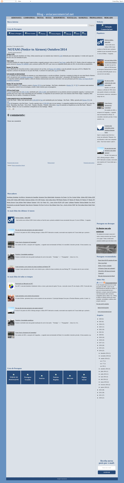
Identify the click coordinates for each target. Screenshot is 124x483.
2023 (100, 327)
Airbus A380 (17, 199)
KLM (59, 202)
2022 (100, 329)
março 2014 (104, 382)
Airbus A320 (84, 197)
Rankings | (83, 18)
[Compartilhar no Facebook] (13, 109)
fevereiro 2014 (105, 384)
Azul (9, 92)
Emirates (34, 202)
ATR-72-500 (25, 92)
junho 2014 (104, 374)
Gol (9, 75)
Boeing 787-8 (37, 85)
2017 (100, 342)
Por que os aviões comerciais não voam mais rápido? (110, 83)
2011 (100, 395)
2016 (100, 345)
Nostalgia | (72, 18)
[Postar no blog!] (9, 109)
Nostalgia (76, 202)
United (90, 205)
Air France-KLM (87, 79)
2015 (100, 348)
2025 (100, 321)
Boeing (61, 199)
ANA (36, 199)
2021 (100, 332)
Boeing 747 (73, 199)
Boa (9, 69)
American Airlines (30, 199)
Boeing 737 (66, 199)
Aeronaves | (16, 18)
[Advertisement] (39, 41)
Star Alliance (53, 205)
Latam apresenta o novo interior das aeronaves (27, 296)
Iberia (44, 202)
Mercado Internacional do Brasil (106, 276)
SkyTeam (41, 205)
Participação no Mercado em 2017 (24, 283)
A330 (60, 56)
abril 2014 (103, 379)
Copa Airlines (19, 202)
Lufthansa (71, 202)
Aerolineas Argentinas (26, 77)
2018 (100, 340)
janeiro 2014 (104, 387)
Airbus (78, 197)
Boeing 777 (85, 199)
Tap (76, 205)
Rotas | (49, 18)
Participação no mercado (13, 205)
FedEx (38, 202)
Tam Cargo (62, 62)
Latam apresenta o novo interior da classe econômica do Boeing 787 (32, 266)
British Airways (11, 202)
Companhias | (29, 18)
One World (92, 202)
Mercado (108, 18)
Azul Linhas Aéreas (51, 199)
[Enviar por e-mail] (7, 109)
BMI (57, 199)
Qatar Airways (29, 205)
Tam (55, 70)
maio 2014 (103, 376)
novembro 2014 (105, 356)
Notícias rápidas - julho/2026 (22, 217)
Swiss (58, 205)
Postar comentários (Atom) (18, 165)
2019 (100, 337)
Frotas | (40, 18)
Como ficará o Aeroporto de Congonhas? (25, 242)
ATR (39, 199)
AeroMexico (22, 197)
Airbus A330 (91, 197)
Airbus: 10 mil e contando (104, 265)
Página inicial (51, 162)
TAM (73, 205)
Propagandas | (96, 18)
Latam (66, 202)
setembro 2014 (105, 369)
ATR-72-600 (42, 92)
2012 (100, 392)
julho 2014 (104, 371)
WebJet (9, 207)
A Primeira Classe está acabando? (106, 268)
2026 (100, 319)
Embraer (29, 202)
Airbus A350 (10, 199)
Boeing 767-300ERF (23, 64)
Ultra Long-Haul (102, 263)
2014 (100, 350)
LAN (63, 202)
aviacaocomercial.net (17, 52)
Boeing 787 (92, 199)
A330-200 (35, 100)
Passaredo (22, 205)
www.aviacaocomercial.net (104, 311)
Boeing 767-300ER (54, 69)
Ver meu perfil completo (102, 304)
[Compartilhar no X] (11, 109)
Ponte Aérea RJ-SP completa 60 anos (107, 260)
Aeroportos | (59, 18)
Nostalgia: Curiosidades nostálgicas (24, 254)
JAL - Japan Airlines (52, 202)
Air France (64, 197)
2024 (100, 324)
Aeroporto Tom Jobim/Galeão (46, 197)
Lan (20, 85)
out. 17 (102, 363)
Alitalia (23, 199)
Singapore (35, 205)
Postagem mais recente (12, 162)
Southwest (46, 205)
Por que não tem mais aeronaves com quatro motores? (29, 230)
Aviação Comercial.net (62, 478)
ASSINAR (106, 472)
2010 (100, 398)
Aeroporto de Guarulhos (32, 197)
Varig (93, 205)
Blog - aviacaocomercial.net (55, 14)
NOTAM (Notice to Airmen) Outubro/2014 (37, 49)
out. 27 (102, 361)
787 (77, 85)
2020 (100, 334)
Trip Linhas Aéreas (83, 205)
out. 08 (102, 366)
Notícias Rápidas (84, 202)
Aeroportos (58, 197)
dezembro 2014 (105, 353)
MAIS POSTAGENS (103, 307)
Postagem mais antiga (89, 162)
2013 (100, 390)
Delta (80, 79)
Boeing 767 (70, 85)
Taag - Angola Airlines (66, 205)
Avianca (43, 199)
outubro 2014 (104, 358)
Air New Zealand (71, 197)
